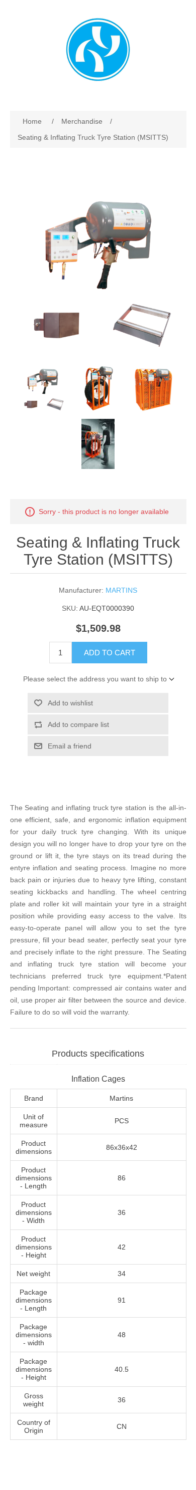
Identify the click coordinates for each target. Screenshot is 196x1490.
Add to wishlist (70, 703)
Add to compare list (78, 724)
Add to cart (109, 652)
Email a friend (69, 746)
